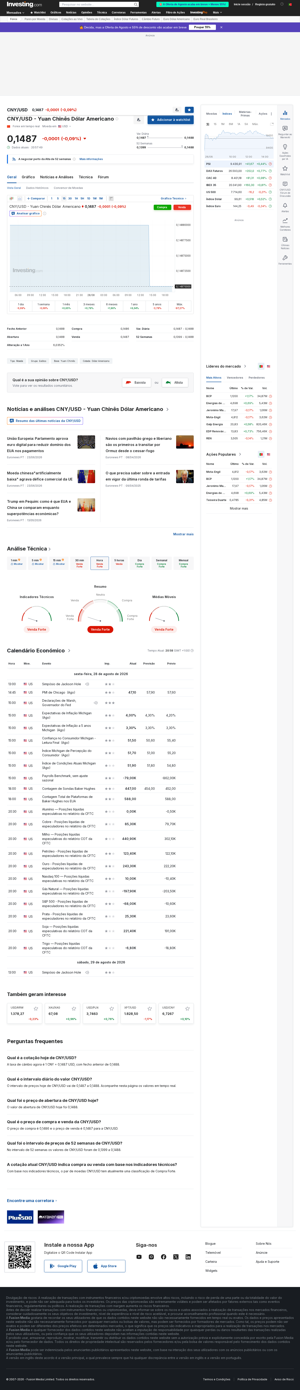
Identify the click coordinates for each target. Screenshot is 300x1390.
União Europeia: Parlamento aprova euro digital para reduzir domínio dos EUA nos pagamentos (39, 444)
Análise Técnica (27, 548)
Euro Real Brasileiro (205, 19)
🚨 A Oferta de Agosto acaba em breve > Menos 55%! (192, 4)
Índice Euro (213, 206)
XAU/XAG (54, 1007)
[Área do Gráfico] (19, 198)
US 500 (211, 192)
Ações (263, 113)
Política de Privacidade (252, 1379)
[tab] (16, 563)
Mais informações (91, 159)
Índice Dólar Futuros (126, 19)
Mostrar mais (183, 534)
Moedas (211, 113)
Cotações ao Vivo (72, 19)
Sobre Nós (263, 1243)
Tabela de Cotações (98, 19)
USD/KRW (17, 1007)
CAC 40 (211, 178)
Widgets (211, 1270)
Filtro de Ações (175, 12)
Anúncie (261, 1252)
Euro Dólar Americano (176, 19)
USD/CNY (168, 1007)
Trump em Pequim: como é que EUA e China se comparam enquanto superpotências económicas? (39, 507)
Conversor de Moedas (68, 188)
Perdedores (257, 377)
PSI (208, 164)
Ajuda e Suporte (267, 1261)
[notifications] (282, 4)
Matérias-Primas (245, 113)
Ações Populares (221, 454)
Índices (227, 113)
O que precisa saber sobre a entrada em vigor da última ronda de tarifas (138, 476)
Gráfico (28, 177)
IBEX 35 (211, 185)
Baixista (140, 382)
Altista (178, 382)
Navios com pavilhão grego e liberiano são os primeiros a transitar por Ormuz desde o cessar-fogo (139, 444)
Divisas (53, 19)
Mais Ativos (213, 377)
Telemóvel (213, 1252)
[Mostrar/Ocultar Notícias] (111, 198)
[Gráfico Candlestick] (11, 198)
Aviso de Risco (284, 1379)
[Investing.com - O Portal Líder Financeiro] (24, 4)
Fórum (103, 177)
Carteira (211, 1261)
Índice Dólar (214, 199)
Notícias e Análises (56, 177)
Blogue (210, 1243)
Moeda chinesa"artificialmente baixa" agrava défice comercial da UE (39, 476)
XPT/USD (130, 1007)
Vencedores (235, 377)
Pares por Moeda (35, 19)
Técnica (86, 177)
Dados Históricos (37, 188)
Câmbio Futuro (151, 19)
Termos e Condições (216, 1379)
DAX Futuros (214, 171)
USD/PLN (92, 1007)
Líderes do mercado (223, 366)
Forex (13, 19)
